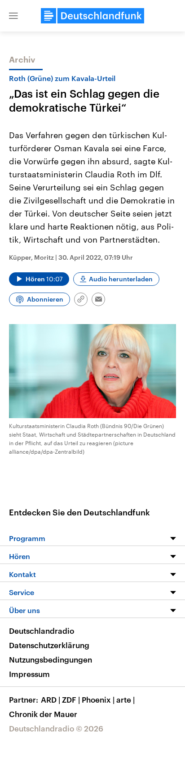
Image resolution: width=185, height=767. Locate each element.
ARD (50, 699)
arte (125, 699)
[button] (13, 15)
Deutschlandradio (41, 630)
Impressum (29, 673)
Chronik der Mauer (43, 713)
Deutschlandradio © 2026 (56, 728)
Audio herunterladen (121, 279)
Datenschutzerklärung (49, 645)
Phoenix (98, 699)
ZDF (71, 699)
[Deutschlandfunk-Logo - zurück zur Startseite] (92, 15)
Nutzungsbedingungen (50, 659)
